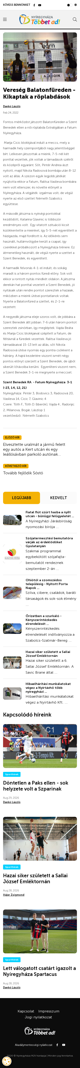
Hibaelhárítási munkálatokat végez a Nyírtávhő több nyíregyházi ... (48, 688)
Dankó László (12, 106)
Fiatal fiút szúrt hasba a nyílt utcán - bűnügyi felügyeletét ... (50, 514)
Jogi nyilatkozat (38, 1017)
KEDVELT (58, 498)
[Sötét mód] (75, 4)
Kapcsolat (26, 1011)
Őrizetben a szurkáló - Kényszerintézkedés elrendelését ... (44, 620)
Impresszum (48, 1011)
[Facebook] (34, 5)
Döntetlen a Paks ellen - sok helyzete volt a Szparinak (35, 786)
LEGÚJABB (21, 498)
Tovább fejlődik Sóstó (23, 472)
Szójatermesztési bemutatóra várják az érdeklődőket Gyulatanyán (49, 542)
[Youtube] (39, 5)
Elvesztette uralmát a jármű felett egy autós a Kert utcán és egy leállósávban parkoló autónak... (34, 449)
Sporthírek (11, 774)
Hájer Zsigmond (13, 894)
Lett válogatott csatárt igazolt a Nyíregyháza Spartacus (39, 971)
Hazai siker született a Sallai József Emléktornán (48, 654)
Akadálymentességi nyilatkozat (33, 1044)
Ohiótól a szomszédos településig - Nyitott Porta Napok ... (47, 584)
